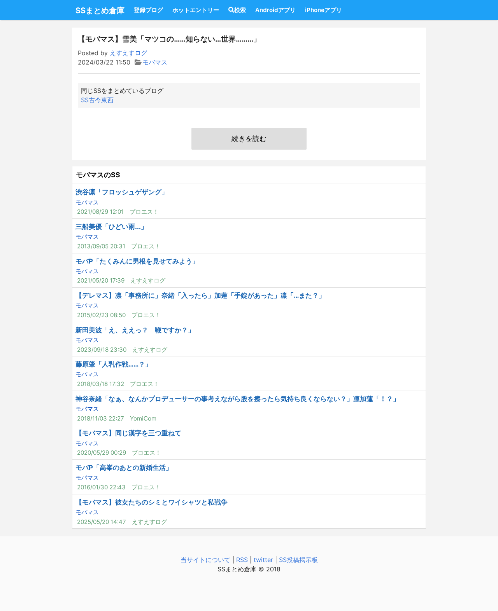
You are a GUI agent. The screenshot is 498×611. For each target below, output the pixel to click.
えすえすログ (128, 53)
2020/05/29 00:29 (101, 452)
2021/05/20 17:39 (100, 280)
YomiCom (143, 418)
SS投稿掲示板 (298, 560)
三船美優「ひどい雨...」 (111, 226)
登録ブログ (148, 10)
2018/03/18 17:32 (100, 384)
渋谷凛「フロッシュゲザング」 (121, 192)
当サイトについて (205, 560)
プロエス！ (144, 211)
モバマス (154, 62)
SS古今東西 (97, 100)
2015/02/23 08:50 (101, 315)
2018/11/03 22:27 (100, 418)
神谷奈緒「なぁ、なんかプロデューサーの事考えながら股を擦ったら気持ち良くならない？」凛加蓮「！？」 (237, 399)
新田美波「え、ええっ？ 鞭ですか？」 (135, 330)
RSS (242, 560)
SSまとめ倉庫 (99, 10)
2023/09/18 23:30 (101, 349)
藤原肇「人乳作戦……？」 (113, 364)
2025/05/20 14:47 (101, 521)
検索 (240, 10)
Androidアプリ (275, 10)
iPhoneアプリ (323, 10)
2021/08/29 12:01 (100, 211)
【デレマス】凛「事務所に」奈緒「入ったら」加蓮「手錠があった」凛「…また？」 (200, 295)
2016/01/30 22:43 (101, 487)
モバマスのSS (98, 175)
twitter (263, 560)
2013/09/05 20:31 (101, 246)
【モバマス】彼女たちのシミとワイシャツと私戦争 (151, 502)
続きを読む (249, 138)
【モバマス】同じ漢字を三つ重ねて (128, 433)
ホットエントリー (195, 10)
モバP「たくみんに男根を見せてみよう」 (137, 261)
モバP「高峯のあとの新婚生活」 (123, 467)
